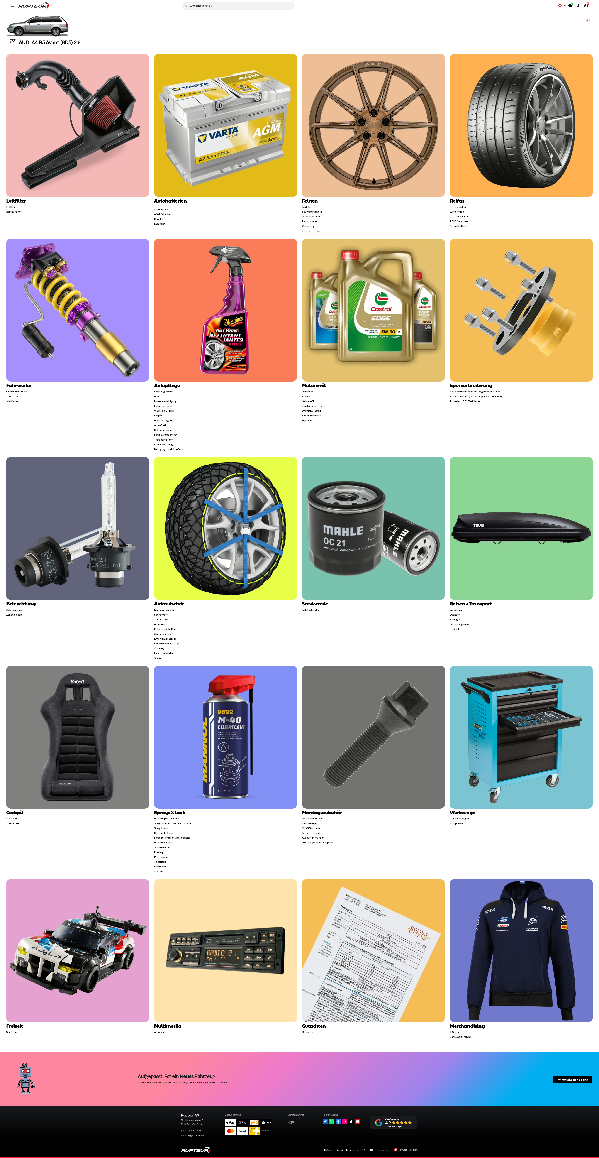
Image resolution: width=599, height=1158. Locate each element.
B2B (364, 1150)
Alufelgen (328, 1150)
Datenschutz (384, 1150)
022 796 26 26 (193, 1130)
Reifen (339, 1150)
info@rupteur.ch (194, 1135)
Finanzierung (352, 1150)
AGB (372, 1150)
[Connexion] (578, 5)
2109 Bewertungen (393, 1126)
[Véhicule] (570, 5)
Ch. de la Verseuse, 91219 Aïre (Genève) (192, 1120)
